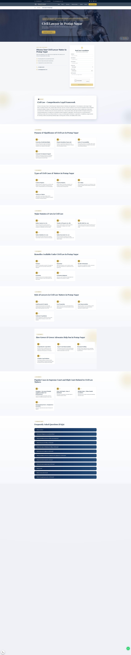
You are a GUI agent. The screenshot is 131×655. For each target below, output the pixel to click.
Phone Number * (73, 61)
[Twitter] (96, 1)
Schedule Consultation (48, 32)
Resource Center (74, 4)
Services (67, 4)
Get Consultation (93, 4)
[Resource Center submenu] (78, 4)
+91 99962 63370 (41, 67)
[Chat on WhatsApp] (128, 648)
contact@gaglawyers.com (42, 69)
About (62, 4)
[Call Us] (3, 652)
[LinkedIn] (94, 1)
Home (59, 4)
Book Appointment (81, 84)
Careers (81, 4)
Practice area (73, 65)
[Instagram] (92, 1)
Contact (85, 4)
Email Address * (73, 57)
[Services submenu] (69, 4)
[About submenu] (64, 4)
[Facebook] (89, 1)
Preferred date (73, 69)
